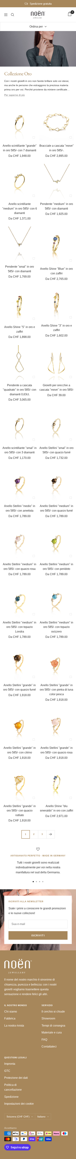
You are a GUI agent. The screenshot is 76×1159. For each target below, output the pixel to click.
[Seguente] (50, 834)
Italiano (41, 1116)
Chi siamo (10, 1011)
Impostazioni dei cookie (19, 1103)
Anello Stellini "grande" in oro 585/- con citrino (20, 750)
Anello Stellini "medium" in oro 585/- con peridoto (56, 566)
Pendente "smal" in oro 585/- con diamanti (19, 269)
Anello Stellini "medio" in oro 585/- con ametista (19, 508)
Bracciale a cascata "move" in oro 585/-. (56, 148)
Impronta (9, 1063)
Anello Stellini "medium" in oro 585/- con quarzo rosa (19, 566)
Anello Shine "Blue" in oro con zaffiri (56, 271)
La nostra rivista (14, 1025)
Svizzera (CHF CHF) (18, 1116)
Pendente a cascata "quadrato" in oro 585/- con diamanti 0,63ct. (19, 390)
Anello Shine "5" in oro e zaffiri (19, 329)
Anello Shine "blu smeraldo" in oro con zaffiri (56, 808)
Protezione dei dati (16, 1077)
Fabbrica (9, 1018)
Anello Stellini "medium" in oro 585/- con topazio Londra (19, 627)
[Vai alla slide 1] (33, 881)
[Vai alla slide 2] (36, 881)
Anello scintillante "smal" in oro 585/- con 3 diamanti (19, 450)
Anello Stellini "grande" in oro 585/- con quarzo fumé (19, 687)
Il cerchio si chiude (53, 1011)
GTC (7, 1070)
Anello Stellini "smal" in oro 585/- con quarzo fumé (56, 450)
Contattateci (49, 1046)
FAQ (44, 1039)
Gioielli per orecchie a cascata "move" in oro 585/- (56, 387)
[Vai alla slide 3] (39, 881)
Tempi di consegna (53, 1025)
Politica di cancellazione (13, 1087)
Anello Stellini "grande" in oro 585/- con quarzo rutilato (20, 811)
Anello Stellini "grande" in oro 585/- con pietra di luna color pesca (56, 690)
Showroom (48, 1018)
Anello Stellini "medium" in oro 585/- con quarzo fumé (56, 508)
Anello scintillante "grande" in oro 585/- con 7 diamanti (20, 148)
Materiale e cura (52, 1032)
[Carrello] (70, 14)
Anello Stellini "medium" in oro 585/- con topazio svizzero (56, 627)
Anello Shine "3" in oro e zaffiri (56, 328)
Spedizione (11, 1096)
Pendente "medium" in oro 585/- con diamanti (56, 206)
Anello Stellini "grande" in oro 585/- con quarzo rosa (56, 750)
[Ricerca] (12, 14)
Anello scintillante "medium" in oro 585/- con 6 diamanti (19, 208)
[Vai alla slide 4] (42, 881)
